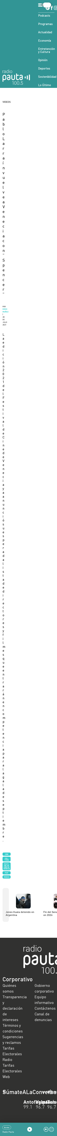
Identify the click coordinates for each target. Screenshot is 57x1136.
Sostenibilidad (46, 76)
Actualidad (45, 32)
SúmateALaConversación (20, 1092)
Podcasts (44, 15)
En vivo (6, 1127)
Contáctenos (44, 1008)
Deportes (44, 68)
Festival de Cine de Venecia (6, 866)
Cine (6, 854)
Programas (45, 24)
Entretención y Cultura (46, 50)
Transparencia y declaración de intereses (12, 1008)
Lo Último (44, 85)
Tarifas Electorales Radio (12, 1054)
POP (6, 873)
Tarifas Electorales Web (12, 1071)
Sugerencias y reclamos (12, 1039)
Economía (44, 40)
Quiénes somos (9, 988)
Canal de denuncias (43, 1017)
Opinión (43, 60)
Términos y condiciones (12, 1028)
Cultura (6, 859)
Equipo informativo (44, 999)
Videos (7, 877)
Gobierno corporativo (44, 988)
